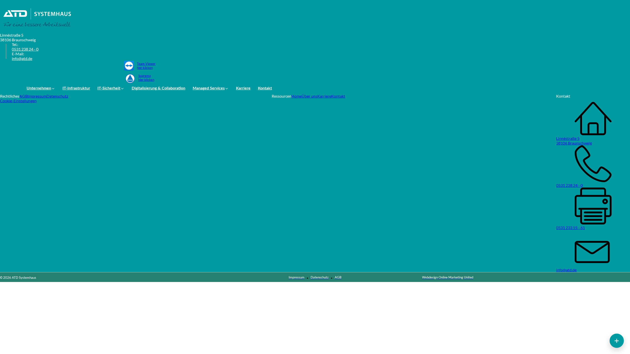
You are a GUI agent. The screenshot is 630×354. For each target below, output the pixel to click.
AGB (23, 96)
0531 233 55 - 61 (570, 227)
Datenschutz (57, 96)
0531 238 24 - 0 (25, 49)
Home (296, 96)
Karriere (324, 96)
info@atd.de (22, 58)
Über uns (309, 96)
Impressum (37, 96)
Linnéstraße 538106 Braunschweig (574, 140)
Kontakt (338, 96)
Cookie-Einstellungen (18, 100)
